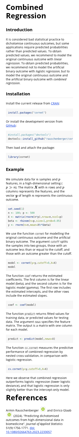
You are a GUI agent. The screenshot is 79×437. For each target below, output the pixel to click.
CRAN (55, 103)
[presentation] (37, 179)
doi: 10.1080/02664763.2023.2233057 (29, 430)
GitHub (11, 125)
